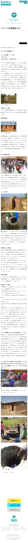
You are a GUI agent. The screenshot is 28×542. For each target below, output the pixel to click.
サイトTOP (3, 527)
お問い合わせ (23, 529)
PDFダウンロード (17, 525)
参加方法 (3, 529)
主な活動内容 (23, 527)
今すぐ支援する (9, 529)
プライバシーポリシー (5, 530)
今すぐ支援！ (14, 390)
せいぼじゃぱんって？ (15, 527)
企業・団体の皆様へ (16, 529)
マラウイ (12, 472)
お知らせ (6, 472)
